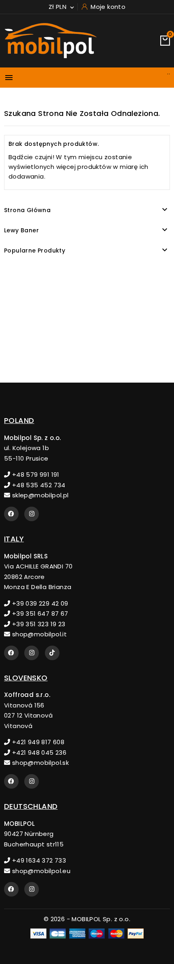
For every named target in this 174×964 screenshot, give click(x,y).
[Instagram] (31, 514)
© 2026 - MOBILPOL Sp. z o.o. (87, 919)
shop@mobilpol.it (38, 634)
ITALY (14, 539)
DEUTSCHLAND (30, 806)
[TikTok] (52, 653)
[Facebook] (11, 514)
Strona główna (27, 210)
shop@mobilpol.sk (39, 762)
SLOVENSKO (26, 678)
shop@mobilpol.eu (40, 871)
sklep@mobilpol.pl (39, 495)
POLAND (19, 420)
